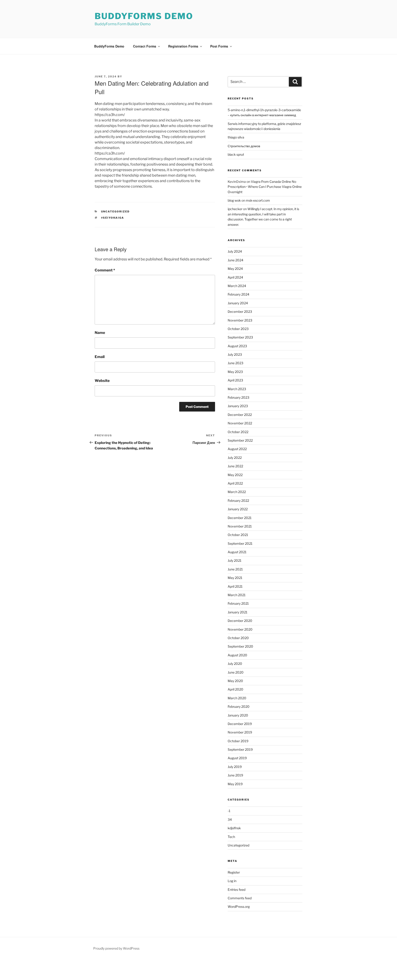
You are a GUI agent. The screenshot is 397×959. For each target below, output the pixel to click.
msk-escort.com (258, 200)
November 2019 (240, 732)
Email (100, 357)
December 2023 (240, 311)
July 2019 (235, 767)
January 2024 (238, 303)
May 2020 (235, 681)
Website (102, 380)
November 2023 (240, 320)
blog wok (234, 200)
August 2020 (237, 655)
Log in (232, 881)
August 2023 (237, 346)
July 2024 (235, 251)
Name (100, 332)
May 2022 (235, 475)
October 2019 (238, 741)
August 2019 (237, 758)
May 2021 (235, 578)
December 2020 (240, 621)
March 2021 (237, 595)
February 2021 (238, 603)
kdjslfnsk (234, 828)
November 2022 (240, 423)
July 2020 (235, 664)
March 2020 (237, 698)
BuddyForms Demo (144, 16)
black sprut (236, 154)
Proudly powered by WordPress (116, 948)
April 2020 (235, 689)
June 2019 (235, 775)
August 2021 (237, 552)
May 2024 (235, 269)
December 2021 (240, 518)
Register (234, 872)
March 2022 (237, 492)
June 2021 (235, 569)
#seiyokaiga (112, 217)
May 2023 (235, 372)
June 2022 (235, 466)
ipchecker (235, 209)
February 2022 (238, 500)
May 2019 (235, 784)
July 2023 (235, 354)
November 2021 (240, 526)
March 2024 (237, 286)
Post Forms (219, 46)
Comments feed (240, 898)
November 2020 (240, 629)
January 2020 (238, 715)
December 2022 (240, 415)
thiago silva (236, 137)
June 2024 (235, 260)
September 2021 (240, 543)
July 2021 (234, 560)
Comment (105, 270)
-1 (229, 811)
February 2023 (238, 397)
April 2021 (235, 586)
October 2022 (238, 432)
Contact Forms (144, 46)
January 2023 (238, 406)
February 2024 (238, 294)
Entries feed (236, 889)
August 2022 (237, 449)
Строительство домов (244, 146)
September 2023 (240, 337)
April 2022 (235, 483)
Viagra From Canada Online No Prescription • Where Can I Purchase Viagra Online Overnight (265, 187)
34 (230, 819)
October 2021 (238, 535)
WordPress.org (239, 906)
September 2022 (240, 440)
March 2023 (237, 389)
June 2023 (235, 363)
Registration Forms (183, 46)
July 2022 (235, 458)
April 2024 (235, 277)
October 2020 (238, 638)
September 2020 (240, 646)
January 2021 (237, 612)
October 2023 (238, 329)
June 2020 (236, 672)
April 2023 (235, 380)
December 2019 (240, 724)
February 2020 (239, 706)
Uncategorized (115, 211)
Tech (231, 837)
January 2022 (238, 509)
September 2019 (240, 749)
